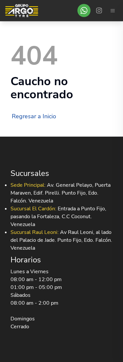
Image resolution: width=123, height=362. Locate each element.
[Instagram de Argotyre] (99, 10)
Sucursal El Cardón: (33, 208)
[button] (84, 10)
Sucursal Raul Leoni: (34, 232)
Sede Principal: (28, 185)
